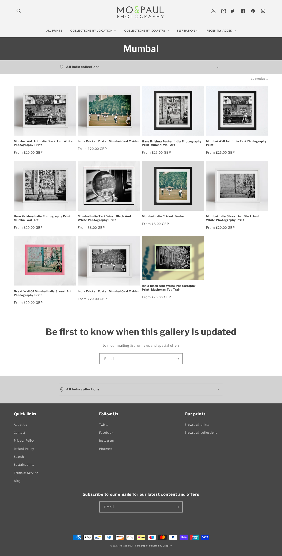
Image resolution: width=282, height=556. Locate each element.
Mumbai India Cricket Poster (163, 216)
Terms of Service (26, 473)
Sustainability (24, 464)
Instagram (106, 440)
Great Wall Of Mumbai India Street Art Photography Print (43, 293)
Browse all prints (197, 424)
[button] (19, 11)
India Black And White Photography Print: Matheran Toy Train (169, 287)
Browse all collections (201, 432)
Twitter (104, 424)
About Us (20, 424)
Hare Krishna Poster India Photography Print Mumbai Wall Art (171, 143)
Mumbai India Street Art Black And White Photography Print (232, 218)
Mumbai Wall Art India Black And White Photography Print (43, 143)
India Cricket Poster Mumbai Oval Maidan (108, 141)
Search (19, 456)
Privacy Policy (24, 440)
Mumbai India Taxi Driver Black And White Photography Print (104, 218)
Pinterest (106, 448)
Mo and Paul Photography (133, 545)
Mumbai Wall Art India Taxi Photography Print (236, 143)
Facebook (106, 432)
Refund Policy (24, 448)
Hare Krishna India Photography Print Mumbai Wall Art (42, 218)
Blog (17, 480)
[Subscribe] (177, 358)
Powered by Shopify (160, 545)
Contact (19, 432)
